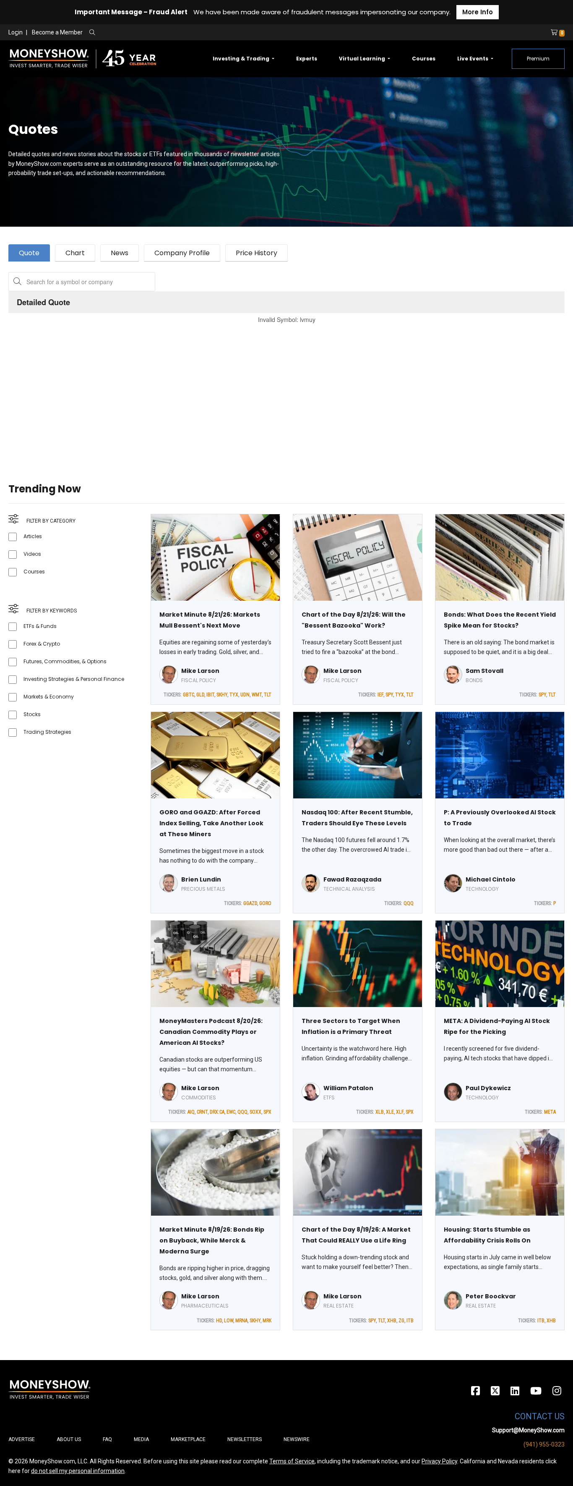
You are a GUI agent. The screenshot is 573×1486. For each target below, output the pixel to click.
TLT (267, 695)
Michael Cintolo (491, 879)
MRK (267, 1321)
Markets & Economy (48, 696)
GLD (200, 695)
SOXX (255, 1112)
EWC (231, 1112)
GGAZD (250, 903)
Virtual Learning (362, 58)
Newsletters (244, 1439)
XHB (391, 1321)
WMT (257, 695)
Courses (423, 58)
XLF (400, 1112)
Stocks (32, 714)
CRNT (202, 1112)
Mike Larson (200, 671)
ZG (401, 1321)
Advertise (21, 1439)
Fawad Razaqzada (352, 879)
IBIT (210, 695)
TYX (233, 695)
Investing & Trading (242, 58)
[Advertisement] (260, 393)
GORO (265, 903)
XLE (390, 1112)
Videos (32, 553)
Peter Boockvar (491, 1296)
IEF (380, 695)
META (550, 1112)
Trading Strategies (47, 731)
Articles (32, 536)
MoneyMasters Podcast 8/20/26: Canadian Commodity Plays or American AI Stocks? (211, 1032)
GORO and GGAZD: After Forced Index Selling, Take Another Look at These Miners (211, 823)
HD (219, 1321)
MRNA (241, 1321)
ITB (410, 1321)
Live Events (473, 58)
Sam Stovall (484, 671)
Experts (306, 58)
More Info (477, 12)
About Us (69, 1439)
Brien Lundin (201, 879)
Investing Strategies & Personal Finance (73, 679)
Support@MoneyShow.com (528, 1430)
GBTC (188, 695)
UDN (245, 695)
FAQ (107, 1439)
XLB (379, 1112)
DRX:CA (217, 1112)
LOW (228, 1321)
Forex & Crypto (41, 643)
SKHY (221, 695)
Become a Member (57, 32)
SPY (389, 695)
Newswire (297, 1439)
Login (15, 32)
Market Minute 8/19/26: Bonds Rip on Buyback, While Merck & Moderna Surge (211, 1240)
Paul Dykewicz (488, 1088)
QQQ (409, 903)
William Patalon (348, 1088)
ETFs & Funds (40, 626)
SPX (267, 1112)
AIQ (191, 1112)
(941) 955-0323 (544, 1444)
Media (141, 1439)
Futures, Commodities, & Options (65, 661)
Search (183, 33)
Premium (538, 58)
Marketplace (188, 1439)
